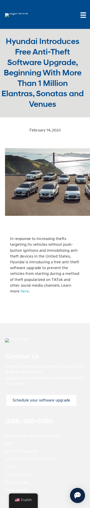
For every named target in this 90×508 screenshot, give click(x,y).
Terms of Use (16, 482)
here (24, 291)
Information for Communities (31, 459)
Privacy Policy (17, 490)
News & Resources (21, 451)
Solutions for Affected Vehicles (32, 435)
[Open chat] (77, 495)
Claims (11, 466)
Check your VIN (19, 474)
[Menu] (83, 15)
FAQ (8, 443)
